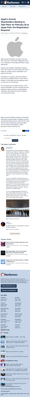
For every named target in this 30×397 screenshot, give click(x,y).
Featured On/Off (4, 393)
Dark (2, 394)
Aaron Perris (17, 324)
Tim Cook (26, 121)
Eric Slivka (17, 297)
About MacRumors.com (8, 286)
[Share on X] (24, 131)
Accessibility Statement (5, 391)
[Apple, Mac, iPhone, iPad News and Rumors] (12, 4)
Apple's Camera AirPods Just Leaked (14, 351)
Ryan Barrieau (18, 319)
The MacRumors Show (11, 360)
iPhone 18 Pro (22, 6)
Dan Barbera (3, 319)
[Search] (25, 2)
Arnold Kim (3, 297)
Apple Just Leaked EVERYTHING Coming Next (17, 356)
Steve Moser (3, 324)
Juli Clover (25, 33)
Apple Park (22, 60)
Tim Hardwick (18, 308)
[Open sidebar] (28, 2)
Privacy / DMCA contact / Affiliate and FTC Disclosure (11, 388)
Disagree (17, 218)
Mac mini (4, 6)
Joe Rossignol (18, 303)
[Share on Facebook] (27, 131)
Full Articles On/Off (12, 393)
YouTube (6, 332)
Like (14, 218)
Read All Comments (15, 233)
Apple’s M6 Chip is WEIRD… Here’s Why (15, 337)
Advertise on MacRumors (9, 290)
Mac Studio (12, 6)
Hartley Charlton (4, 313)
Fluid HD (21, 393)
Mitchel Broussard (4, 308)
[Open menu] (2, 2)
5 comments (4, 130)
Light (28, 393)
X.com (5, 300)
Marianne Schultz (18, 313)
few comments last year (13, 123)
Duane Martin (9, 147)
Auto (25, 393)
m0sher (8, 222)
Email (2, 300)
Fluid (18, 393)
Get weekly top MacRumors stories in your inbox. (15, 135)
